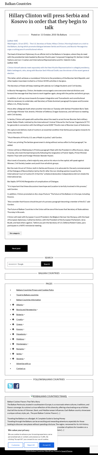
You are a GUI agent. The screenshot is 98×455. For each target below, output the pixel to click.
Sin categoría (14, 233)
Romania (20, 349)
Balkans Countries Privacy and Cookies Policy (35, 290)
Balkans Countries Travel (52, 396)
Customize (15, 445)
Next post (16, 248)
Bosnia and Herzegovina (26, 309)
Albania (19, 304)
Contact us (20, 368)
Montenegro (21, 344)
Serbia (19, 354)
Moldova (20, 339)
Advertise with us (23, 363)
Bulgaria (20, 314)
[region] (31, 438)
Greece (19, 324)
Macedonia (21, 334)
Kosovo (19, 329)
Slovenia (20, 358)
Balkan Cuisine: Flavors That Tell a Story (23, 401)
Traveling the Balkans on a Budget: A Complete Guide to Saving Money (36, 418)
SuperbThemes (66, 451)
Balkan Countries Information (28, 300)
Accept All (47, 445)
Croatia (19, 319)
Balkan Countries (18, 4)
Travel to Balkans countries (27, 295)
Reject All (31, 445)
